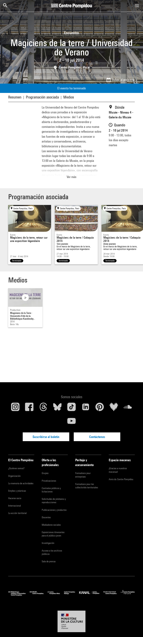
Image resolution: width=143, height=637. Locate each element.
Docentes (46, 517)
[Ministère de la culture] (71, 621)
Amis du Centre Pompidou (121, 479)
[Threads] (43, 408)
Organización (14, 475)
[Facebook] (29, 408)
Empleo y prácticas (17, 490)
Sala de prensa (48, 561)
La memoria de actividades (20, 483)
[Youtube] (71, 422)
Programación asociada (42, 97)
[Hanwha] (128, 595)
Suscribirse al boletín (46, 437)
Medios (68, 97)
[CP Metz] (56, 595)
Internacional (14, 505)
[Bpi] (19, 595)
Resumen (14, 97)
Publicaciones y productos (54, 509)
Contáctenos (97, 437)
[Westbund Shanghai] (112, 595)
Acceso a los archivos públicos (52, 552)
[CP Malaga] (71, 595)
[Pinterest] (100, 408)
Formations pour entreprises (83, 475)
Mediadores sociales (51, 524)
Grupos (45, 473)
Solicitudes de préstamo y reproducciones (54, 500)
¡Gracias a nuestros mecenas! (118, 470)
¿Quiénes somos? (16, 468)
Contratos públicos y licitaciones (51, 490)
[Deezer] (114, 408)
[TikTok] (71, 408)
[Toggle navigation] (137, 6)
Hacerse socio (14, 498)
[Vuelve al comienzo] (134, 628)
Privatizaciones (49, 480)
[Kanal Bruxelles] (91, 595)
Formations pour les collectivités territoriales (86, 486)
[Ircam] (38, 595)
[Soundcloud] (128, 408)
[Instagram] (15, 408)
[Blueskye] (57, 408)
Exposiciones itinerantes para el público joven (53, 534)
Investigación (48, 542)
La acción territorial (17, 513)
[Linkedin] (86, 408)
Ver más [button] (71, 177)
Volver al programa (123, 80)
